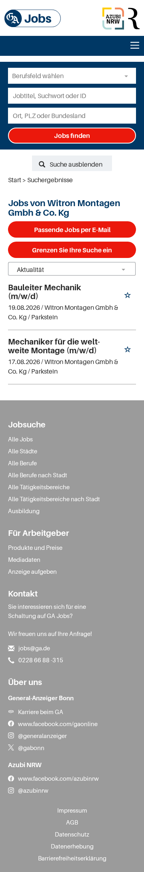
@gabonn (31, 747)
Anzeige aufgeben (32, 571)
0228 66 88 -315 (40, 659)
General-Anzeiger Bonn (41, 697)
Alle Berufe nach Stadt (37, 474)
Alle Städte (22, 451)
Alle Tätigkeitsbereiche (39, 486)
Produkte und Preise (35, 547)
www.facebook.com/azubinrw (58, 778)
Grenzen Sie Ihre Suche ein (72, 250)
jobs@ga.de (34, 648)
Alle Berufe (22, 463)
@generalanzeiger (42, 735)
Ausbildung (24, 510)
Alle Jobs (20, 439)
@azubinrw (33, 790)
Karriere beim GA (40, 711)
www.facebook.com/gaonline (58, 723)
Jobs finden (72, 136)
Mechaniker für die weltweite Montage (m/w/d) (54, 346)
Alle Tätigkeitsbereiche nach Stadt (54, 498)
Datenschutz (72, 834)
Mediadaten (24, 559)
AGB (72, 822)
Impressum (72, 810)
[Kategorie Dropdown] (128, 76)
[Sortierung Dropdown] (123, 269)
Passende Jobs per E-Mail (72, 230)
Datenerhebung (72, 846)
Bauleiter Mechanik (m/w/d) (44, 292)
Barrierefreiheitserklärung (72, 858)
